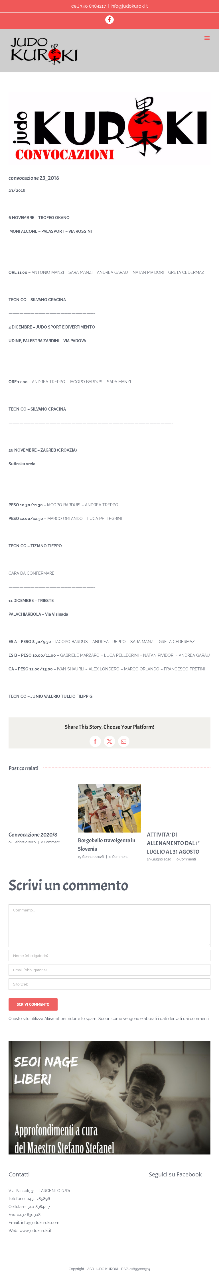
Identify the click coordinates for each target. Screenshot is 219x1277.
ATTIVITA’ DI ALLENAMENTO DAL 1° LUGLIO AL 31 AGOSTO (173, 843)
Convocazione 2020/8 (33, 834)
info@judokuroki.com (40, 1222)
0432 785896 (38, 1198)
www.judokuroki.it (35, 1230)
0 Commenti (50, 842)
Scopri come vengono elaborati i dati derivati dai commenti (153, 1018)
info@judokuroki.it (129, 6)
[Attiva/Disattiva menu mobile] (207, 38)
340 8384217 (38, 1206)
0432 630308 (28, 1214)
